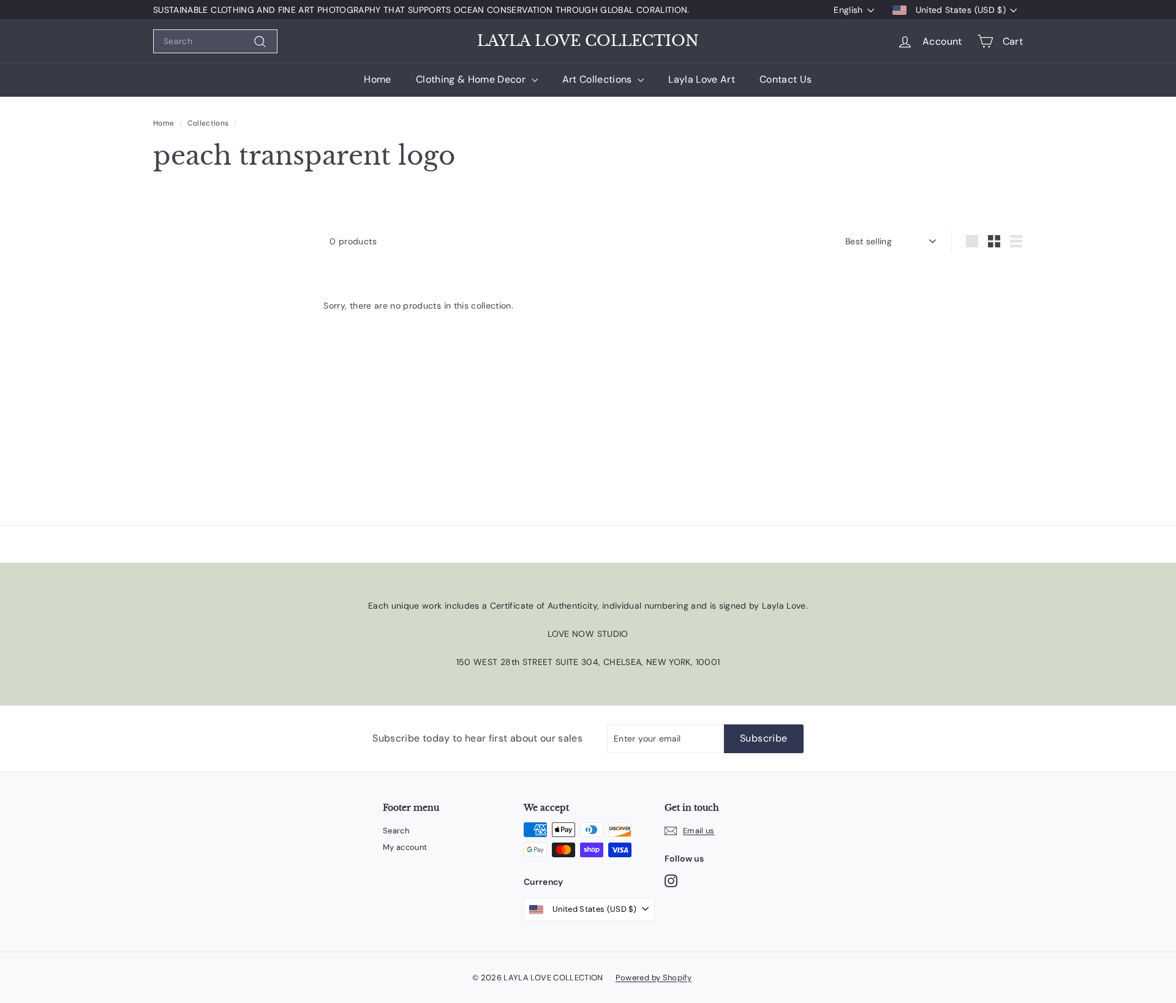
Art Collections (598, 79)
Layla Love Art (701, 79)
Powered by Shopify (654, 977)
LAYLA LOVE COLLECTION (588, 41)
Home (377, 79)
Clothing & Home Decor (472, 79)
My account (405, 847)
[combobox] (215, 41)
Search (396, 830)
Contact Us (786, 79)
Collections (207, 123)
